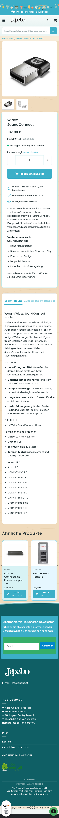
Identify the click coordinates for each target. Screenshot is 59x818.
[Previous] (6, 68)
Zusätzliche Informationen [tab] (41, 301)
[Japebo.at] (18, 20)
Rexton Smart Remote (42, 575)
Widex (19, 38)
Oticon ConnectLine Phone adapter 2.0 (13, 578)
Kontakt (6, 741)
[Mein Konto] (48, 20)
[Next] (52, 68)
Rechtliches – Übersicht (15, 747)
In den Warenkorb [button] (17, 594)
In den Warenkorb (32, 173)
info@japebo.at (19, 683)
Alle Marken (7, 38)
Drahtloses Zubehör (34, 38)
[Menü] (4, 20)
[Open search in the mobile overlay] (29, 30)
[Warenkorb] (55, 20)
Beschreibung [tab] (13, 301)
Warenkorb (29, 779)
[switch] (6, 812)
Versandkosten (31, 152)
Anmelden (47, 645)
